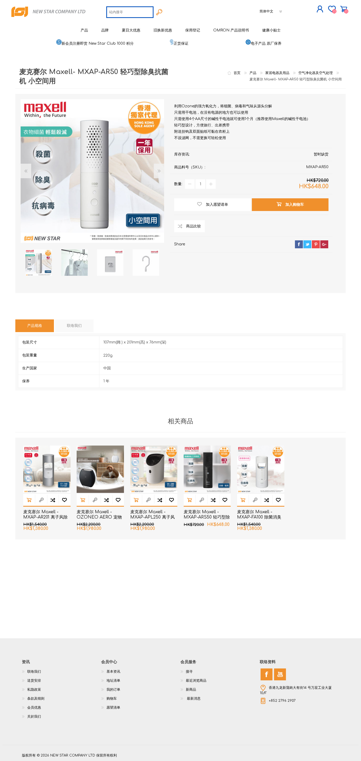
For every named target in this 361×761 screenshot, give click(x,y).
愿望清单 (113, 707)
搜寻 (189, 671)
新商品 (191, 689)
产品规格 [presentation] (34, 326)
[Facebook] (266, 674)
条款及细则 (35, 698)
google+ (324, 244)
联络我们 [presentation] (74, 326)
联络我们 (34, 671)
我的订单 (113, 689)
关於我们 (34, 716)
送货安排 (34, 680)
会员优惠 (34, 707)
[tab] (34, 325)
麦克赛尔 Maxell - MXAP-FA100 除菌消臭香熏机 (259, 517)
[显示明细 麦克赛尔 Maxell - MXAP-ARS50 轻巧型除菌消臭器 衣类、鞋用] (207, 469)
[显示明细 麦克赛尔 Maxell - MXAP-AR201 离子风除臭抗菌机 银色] (47, 469)
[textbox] (130, 12)
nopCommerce (326, 750)
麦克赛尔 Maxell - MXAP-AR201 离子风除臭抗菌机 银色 (45, 517)
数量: (178, 184)
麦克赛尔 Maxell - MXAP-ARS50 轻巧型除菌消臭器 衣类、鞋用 (207, 517)
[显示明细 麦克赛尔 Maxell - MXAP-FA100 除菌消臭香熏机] (260, 469)
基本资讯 (113, 671)
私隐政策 (34, 689)
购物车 (344, 9)
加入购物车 (29, 500)
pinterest (316, 244)
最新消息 (193, 698)
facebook (299, 244)
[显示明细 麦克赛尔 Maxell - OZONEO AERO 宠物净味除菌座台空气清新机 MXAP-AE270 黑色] (100, 469)
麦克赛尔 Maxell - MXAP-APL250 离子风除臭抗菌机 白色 (152, 517)
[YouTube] (280, 674)
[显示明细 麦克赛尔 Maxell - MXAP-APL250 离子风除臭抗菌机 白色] (154, 469)
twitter (307, 244)
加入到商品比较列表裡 (53, 500)
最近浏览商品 (196, 680)
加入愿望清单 (64, 500)
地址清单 (113, 680)
